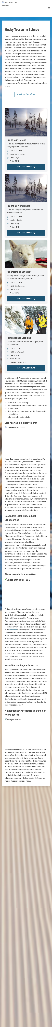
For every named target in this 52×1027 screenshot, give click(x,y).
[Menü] (48, 8)
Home (6, 25)
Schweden (13, 630)
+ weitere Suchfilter (26, 94)
